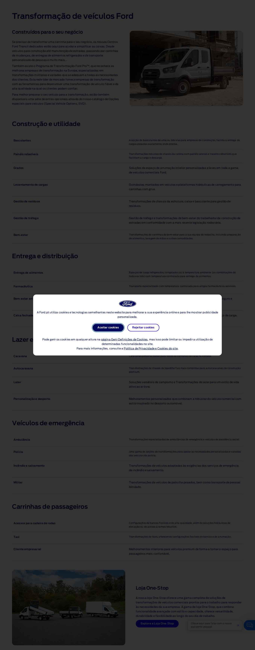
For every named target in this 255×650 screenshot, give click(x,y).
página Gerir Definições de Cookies (124, 339)
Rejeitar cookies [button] (143, 327)
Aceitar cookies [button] (108, 327)
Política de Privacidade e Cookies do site (151, 348)
